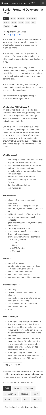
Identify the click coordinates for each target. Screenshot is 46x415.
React (14, 22)
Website (6, 26)
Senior (21, 22)
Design (13, 18)
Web (33, 22)
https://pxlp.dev (15, 34)
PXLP (6, 18)
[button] (43, 3)
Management (31, 18)
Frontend (21, 18)
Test (27, 22)
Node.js (6, 22)
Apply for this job (12, 365)
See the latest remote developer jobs (21, 407)
